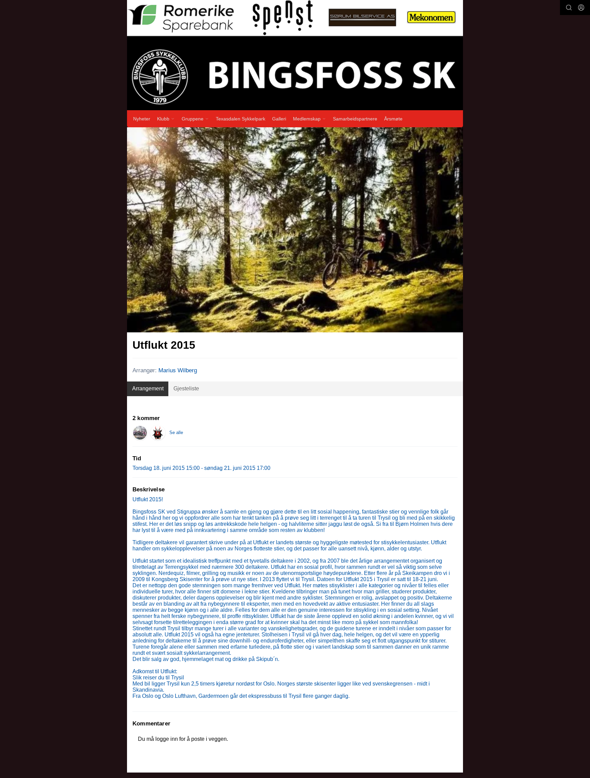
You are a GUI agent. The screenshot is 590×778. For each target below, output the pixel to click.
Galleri (279, 118)
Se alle (176, 432)
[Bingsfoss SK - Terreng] (140, 432)
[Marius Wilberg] (157, 432)
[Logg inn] (581, 7)
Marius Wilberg (177, 370)
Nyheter (141, 118)
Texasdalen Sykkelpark (240, 118)
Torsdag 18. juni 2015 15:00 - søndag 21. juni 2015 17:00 (201, 468)
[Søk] (569, 7)
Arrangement (148, 388)
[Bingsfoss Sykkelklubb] (295, 55)
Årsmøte (393, 118)
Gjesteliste (186, 388)
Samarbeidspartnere (355, 118)
